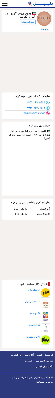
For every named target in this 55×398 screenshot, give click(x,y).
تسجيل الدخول (42, 366)
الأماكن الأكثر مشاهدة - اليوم (33, 284)
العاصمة (34, 324)
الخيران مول (32, 301)
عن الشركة (16, 354)
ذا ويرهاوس (33, 336)
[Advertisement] (27, 62)
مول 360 (34, 289)
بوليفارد (35, 313)
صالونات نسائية (27, 22)
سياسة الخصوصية (44, 360)
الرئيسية (45, 28)
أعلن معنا (29, 354)
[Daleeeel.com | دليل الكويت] (40, 3)
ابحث (39, 354)
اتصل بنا (28, 360)
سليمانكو (40, 382)
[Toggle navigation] (5, 3)
